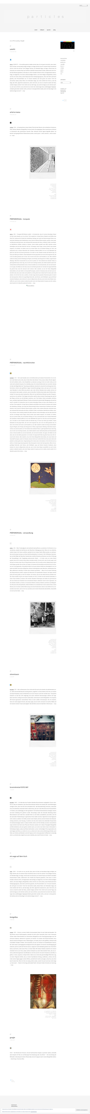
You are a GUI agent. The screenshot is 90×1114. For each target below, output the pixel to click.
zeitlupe (62, 68)
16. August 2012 (12, 535)
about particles (63, 58)
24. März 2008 (12, 1039)
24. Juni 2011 (12, 858)
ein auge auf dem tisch (18, 856)
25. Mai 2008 (12, 919)
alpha (11, 548)
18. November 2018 (13, 51)
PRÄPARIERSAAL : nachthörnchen (22, 362)
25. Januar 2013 (12, 365)
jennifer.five (62, 62)
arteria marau (15, 112)
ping (54, 30)
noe (61, 73)
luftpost (42, 30)
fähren (61, 72)
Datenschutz (14, 1106)
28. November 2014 (13, 114)
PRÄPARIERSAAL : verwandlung (21, 533)
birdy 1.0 (62, 66)
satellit (12, 49)
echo (11, 871)
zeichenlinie (62, 60)
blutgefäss (14, 917)
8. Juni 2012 (12, 676)
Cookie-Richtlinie (34, 1111)
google (12, 1037)
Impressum (14, 1105)
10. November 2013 (13, 221)
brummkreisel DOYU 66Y (19, 787)
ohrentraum (14, 674)
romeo (11, 127)
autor (36, 30)
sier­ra (11, 64)
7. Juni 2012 (12, 789)
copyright (62, 64)
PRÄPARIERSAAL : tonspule (20, 219)
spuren (48, 30)
